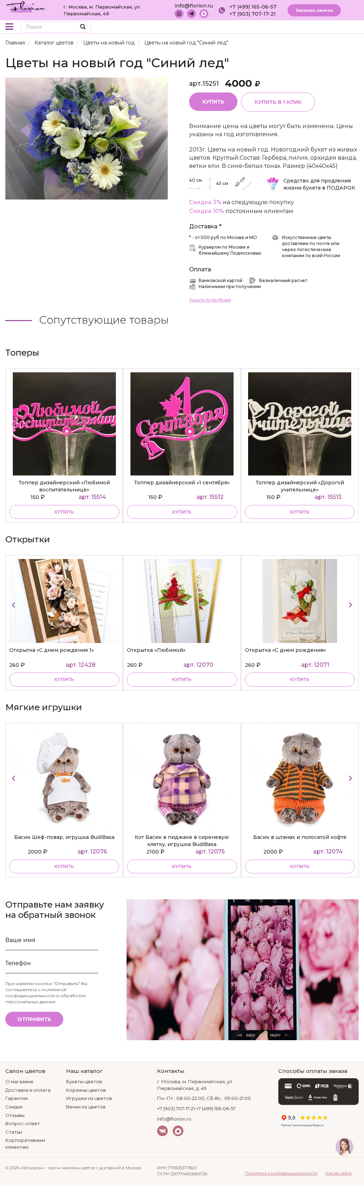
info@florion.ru (194, 5)
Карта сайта (339, 1173)
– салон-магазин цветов (70, 1167)
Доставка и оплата (27, 1090)
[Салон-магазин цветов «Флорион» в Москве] (26, 6)
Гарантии (16, 1098)
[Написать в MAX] (203, 13)
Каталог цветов (54, 42)
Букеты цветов (84, 1081)
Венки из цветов (86, 1107)
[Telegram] (191, 13)
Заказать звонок (314, 10)
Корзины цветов (86, 1090)
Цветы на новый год (109, 42)
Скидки (13, 1107)
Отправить (34, 1019)
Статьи (13, 1132)
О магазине (19, 1081)
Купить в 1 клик (278, 102)
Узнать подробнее (210, 300)
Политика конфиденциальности (281, 1173)
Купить (213, 102)
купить (64, 512)
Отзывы (15, 1115)
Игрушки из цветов (89, 1098)
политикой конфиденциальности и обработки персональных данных (45, 995)
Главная (15, 42)
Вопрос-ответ (22, 1123)
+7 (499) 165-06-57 (253, 7)
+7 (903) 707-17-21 (252, 14)
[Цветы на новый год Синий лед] (86, 138)
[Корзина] (337, 27)
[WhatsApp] (179, 13)
